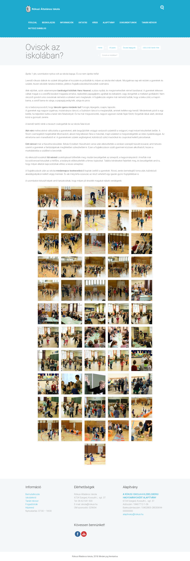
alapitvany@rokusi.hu (133, 514)
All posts (112, 48)
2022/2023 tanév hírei (151, 48)
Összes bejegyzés (129, 48)
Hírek (95, 22)
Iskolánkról (30, 497)
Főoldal (32, 22)
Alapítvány (109, 22)
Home (100, 48)
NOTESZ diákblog (37, 28)
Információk (66, 22)
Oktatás (82, 22)
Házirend (29, 507)
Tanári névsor (32, 501)
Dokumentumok (128, 22)
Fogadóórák (31, 504)
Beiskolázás (48, 22)
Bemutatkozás (32, 494)
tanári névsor (149, 22)
